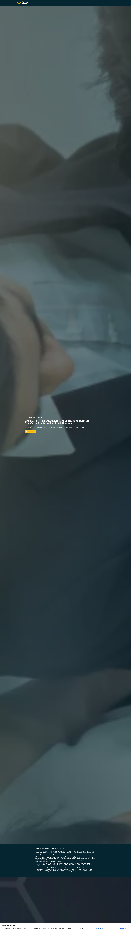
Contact (110, 3)
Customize (99, 928)
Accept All (123, 928)
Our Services (72, 3)
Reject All (111, 928)
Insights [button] (101, 3)
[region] (65, 927)
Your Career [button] (84, 3)
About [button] (93, 3)
